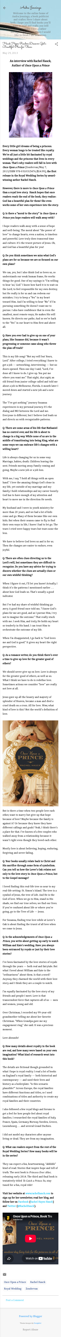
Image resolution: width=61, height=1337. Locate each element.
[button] (56, 44)
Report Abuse (30, 1329)
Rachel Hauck (37, 1282)
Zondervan (32, 1289)
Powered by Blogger (30, 1316)
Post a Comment (15, 1300)
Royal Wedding (12, 1289)
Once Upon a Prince (15, 1282)
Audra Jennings (30, 8)
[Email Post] (5, 1275)
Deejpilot (37, 1323)
